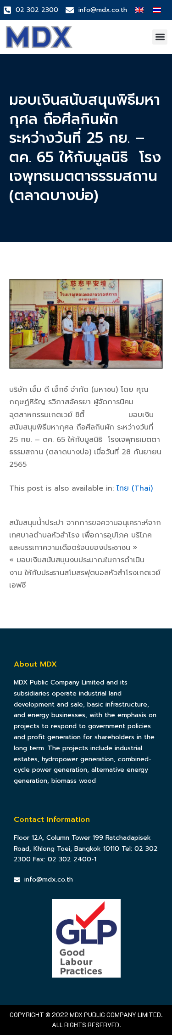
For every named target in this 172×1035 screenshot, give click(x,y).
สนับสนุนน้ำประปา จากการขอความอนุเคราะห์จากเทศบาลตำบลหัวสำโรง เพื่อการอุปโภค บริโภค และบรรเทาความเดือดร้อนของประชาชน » (85, 535)
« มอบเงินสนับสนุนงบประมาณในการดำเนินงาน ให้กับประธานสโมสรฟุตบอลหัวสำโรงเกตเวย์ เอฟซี (85, 572)
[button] (159, 37)
